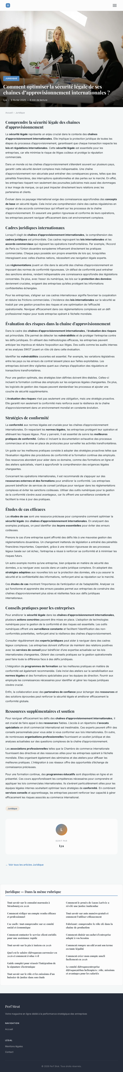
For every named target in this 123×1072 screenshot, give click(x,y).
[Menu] (114, 5)
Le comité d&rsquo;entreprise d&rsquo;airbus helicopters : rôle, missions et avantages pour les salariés (90, 970)
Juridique (11, 78)
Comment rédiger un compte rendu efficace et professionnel (31, 915)
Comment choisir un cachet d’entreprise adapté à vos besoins (88, 936)
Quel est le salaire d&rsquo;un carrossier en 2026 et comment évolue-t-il (32, 954)
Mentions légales (14, 1046)
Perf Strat (12, 1006)
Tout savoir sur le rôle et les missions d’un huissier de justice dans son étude (31, 975)
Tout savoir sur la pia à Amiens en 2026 (29, 945)
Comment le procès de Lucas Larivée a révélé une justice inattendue (87, 904)
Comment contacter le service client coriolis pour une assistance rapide (31, 936)
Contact (9, 1052)
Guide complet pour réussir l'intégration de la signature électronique (31, 965)
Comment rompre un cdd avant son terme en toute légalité (89, 947)
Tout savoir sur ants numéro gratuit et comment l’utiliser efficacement (87, 915)
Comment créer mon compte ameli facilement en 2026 (85, 957)
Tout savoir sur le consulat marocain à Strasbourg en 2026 (28, 904)
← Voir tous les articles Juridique (24, 864)
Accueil (9, 112)
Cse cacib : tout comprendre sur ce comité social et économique (30, 925)
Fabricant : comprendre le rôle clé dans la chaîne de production (89, 925)
